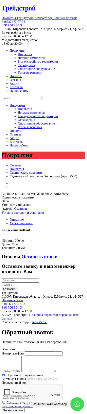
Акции (14, 83)
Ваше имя (8, 349)
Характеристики (21, 223)
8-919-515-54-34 (12, 25)
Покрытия (25, 54)
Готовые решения (30, 72)
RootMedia (39, 322)
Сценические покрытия (26, 172)
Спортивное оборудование (36, 68)
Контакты (16, 87)
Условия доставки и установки (23, 212)
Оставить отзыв (39, 256)
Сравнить (21, 208)
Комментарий (11, 371)
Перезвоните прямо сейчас (25, 375)
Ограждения (26, 65)
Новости (16, 76)
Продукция (17, 50)
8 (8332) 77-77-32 (13, 21)
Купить (7, 208)
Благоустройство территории (38, 61)
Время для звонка (14, 378)
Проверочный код (14, 382)
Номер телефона (13, 353)
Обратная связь (12, 300)
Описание (17, 219)
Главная (15, 165)
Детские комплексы (31, 58)
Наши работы (19, 90)
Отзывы (15, 79)
